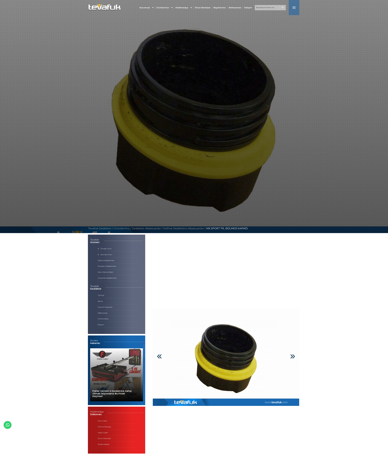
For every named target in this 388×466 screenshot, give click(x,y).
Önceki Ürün (106, 248)
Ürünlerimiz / (123, 228)
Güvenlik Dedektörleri (107, 278)
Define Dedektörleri (106, 260)
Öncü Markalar (203, 7)
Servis (100, 301)
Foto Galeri (102, 421)
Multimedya (182, 7)
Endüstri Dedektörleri (107, 266)
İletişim (248, 7)
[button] (292, 358)
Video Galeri (103, 432)
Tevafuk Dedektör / (100, 228)
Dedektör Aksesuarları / (147, 228)
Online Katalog (104, 427)
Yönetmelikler (104, 444)
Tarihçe (101, 295)
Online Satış (103, 319)
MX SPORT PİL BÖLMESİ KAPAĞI (227, 228)
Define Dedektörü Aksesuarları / (184, 228)
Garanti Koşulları (105, 307)
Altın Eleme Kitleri (105, 272)
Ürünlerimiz (162, 7)
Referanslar (235, 7)
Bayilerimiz (220, 7)
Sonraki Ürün (106, 254)
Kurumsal (145, 7)
